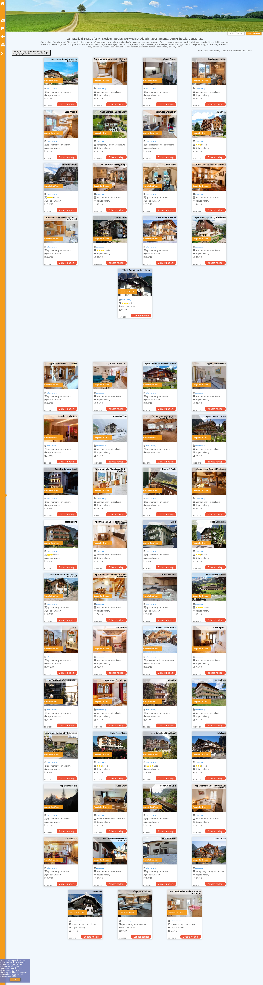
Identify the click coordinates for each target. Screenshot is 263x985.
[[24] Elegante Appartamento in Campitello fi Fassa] (160, 428)
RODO (14, 976)
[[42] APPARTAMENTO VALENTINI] (61, 692)
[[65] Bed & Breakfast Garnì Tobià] (209, 956)
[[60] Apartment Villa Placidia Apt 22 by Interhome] (160, 903)
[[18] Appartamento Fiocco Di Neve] (61, 375)
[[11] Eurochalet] (160, 177)
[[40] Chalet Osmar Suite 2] (160, 639)
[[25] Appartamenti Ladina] (209, 428)
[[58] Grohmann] (61, 903)
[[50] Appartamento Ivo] (61, 798)
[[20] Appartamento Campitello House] (160, 375)
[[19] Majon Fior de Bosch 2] (110, 375)
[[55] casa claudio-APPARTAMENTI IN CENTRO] (110, 850)
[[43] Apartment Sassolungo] (110, 692)
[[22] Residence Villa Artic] (61, 428)
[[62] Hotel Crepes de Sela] (61, 956)
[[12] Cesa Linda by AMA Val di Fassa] (209, 177)
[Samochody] (3, 45)
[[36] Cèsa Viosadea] (160, 587)
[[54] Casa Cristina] (61, 850)
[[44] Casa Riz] (160, 692)
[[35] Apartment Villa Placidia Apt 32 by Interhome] (110, 587)
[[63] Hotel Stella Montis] (110, 956)
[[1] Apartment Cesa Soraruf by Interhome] (61, 71)
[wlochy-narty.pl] (3, 3)
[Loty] (3, 36)
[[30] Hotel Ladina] (61, 534)
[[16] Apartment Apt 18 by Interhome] (209, 229)
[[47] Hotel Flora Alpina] (110, 745)
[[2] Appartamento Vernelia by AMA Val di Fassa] (110, 71)
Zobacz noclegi (67, 104)
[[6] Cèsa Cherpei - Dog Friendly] (110, 124)
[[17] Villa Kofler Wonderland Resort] (135, 282)
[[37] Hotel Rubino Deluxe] (209, 587)
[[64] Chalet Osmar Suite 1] (160, 956)
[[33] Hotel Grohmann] (209, 534)
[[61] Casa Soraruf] (209, 903)
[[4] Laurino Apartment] (209, 71)
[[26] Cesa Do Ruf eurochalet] (61, 481)
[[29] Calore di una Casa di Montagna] (209, 481)
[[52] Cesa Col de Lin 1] (160, 798)
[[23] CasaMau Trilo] (110, 428)
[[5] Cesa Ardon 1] (61, 124)
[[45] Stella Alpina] (209, 692)
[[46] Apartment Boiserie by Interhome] (61, 745)
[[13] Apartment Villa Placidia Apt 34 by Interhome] (61, 229)
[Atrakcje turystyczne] (3, 53)
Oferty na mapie (254, 33)
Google (12, 962)
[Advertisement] (135, 341)
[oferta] (46, 91)
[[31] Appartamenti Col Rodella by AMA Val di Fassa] (110, 534)
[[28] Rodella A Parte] (160, 481)
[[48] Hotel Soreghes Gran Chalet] (160, 745)
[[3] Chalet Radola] (160, 71)
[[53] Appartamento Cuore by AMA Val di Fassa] (209, 798)
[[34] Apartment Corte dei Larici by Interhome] (61, 587)
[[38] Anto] (61, 639)
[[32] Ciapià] (160, 534)
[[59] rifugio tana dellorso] (110, 903)
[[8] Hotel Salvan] (209, 124)
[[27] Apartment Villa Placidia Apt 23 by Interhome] (110, 481)
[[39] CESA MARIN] (110, 639)
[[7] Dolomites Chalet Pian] (160, 124)
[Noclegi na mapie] (3, 20)
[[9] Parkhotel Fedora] (61, 177)
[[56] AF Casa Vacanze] (160, 850)
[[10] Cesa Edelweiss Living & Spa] (110, 177)
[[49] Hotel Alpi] (209, 745)
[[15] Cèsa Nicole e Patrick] (160, 229)
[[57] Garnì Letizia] (209, 850)
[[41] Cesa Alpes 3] (209, 639)
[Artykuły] (3, 28)
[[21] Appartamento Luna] (209, 375)
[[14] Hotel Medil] (110, 229)
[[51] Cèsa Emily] (110, 798)
